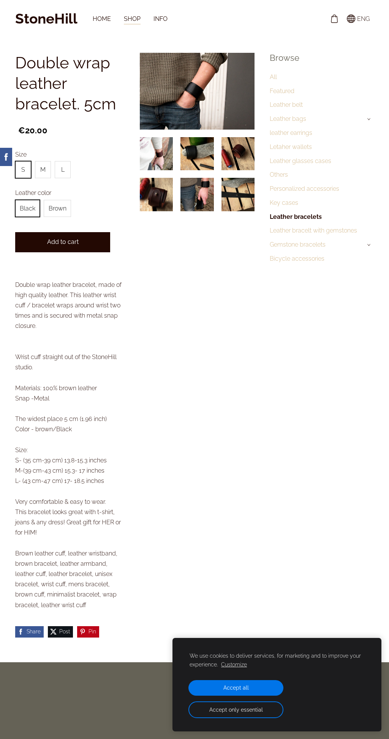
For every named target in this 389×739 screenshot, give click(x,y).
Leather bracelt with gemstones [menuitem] (313, 230)
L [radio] (63, 169)
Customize (234, 664)
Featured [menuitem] (282, 91)
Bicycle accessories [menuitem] (297, 258)
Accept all (236, 687)
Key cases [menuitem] (284, 202)
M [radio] (43, 169)
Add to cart (63, 241)
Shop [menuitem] (132, 18)
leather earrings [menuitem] (291, 132)
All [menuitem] (273, 77)
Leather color (33, 192)
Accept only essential (236, 709)
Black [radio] (27, 208)
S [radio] (23, 169)
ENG (363, 18)
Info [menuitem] (160, 18)
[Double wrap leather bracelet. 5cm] (156, 153)
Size (21, 154)
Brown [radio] (57, 208)
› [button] (369, 119)
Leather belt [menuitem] (286, 104)
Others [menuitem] (279, 174)
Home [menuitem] (102, 18)
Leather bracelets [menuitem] (296, 216)
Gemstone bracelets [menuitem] (298, 244)
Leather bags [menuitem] (288, 118)
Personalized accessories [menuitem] (304, 188)
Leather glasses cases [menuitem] (300, 161)
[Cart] (334, 18)
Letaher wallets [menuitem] (291, 146)
